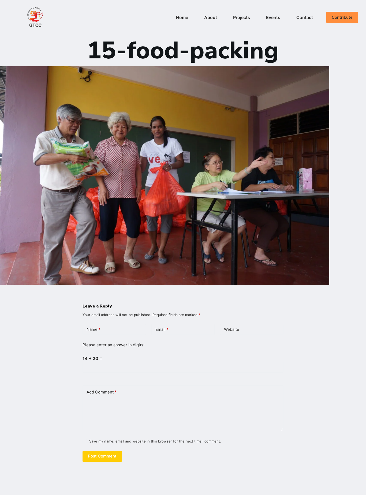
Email (162, 329)
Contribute (342, 17)
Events (273, 17)
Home (182, 17)
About (210, 17)
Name (93, 329)
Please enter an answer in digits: (113, 344)
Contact (304, 17)
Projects (241, 17)
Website (231, 329)
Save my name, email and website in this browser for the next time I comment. (155, 441)
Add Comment (102, 392)
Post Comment (102, 456)
